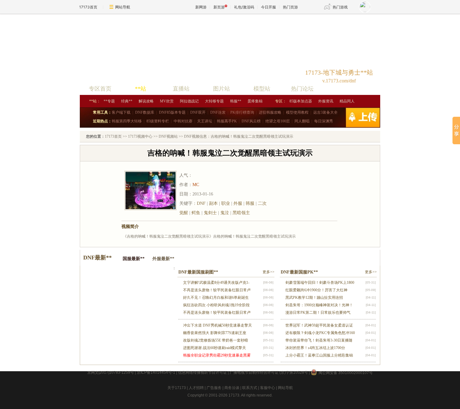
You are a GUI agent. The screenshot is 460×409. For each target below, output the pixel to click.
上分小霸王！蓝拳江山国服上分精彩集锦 (319, 355)
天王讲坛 (204, 121)
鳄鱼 (196, 212)
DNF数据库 (144, 112)
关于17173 (176, 388)
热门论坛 (302, 89)
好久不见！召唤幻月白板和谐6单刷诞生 (216, 297)
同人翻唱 (301, 121)
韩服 (250, 203)
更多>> (268, 272)
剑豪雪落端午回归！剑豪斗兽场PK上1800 (319, 282)
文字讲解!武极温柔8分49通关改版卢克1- (216, 282)
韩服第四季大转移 (127, 121)
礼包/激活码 (244, 7)
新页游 (219, 7)
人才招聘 (196, 388)
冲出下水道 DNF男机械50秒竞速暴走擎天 (217, 325)
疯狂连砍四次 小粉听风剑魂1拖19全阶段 (216, 305)
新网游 (201, 7)
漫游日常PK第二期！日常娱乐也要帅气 (317, 312)
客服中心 (267, 388)
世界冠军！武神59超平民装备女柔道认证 (319, 325)
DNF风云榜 (251, 121)
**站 (140, 89)
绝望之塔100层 (277, 121)
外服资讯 (325, 101)
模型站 (261, 89)
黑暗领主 (241, 212)
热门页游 (290, 7)
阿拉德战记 (189, 101)
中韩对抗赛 (183, 121)
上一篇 (94, 207)
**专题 (109, 101)
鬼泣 (224, 212)
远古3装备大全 (325, 112)
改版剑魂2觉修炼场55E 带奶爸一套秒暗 (215, 340)
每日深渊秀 (323, 121)
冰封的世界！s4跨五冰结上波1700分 (315, 348)
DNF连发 (218, 112)
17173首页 (88, 7)
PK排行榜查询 (242, 112)
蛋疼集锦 (255, 101)
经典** (126, 101)
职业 (225, 203)
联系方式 (249, 388)
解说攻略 (146, 101)
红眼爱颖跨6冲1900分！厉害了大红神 (316, 290)
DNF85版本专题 (172, 112)
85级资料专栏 (157, 121)
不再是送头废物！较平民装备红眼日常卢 (217, 290)
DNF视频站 (168, 136)
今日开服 (268, 7)
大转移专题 (214, 101)
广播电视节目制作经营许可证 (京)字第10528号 (269, 372)
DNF (201, 203)
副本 (213, 203)
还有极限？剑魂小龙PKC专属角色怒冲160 (320, 333)
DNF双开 (198, 112)
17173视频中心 (139, 136)
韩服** (235, 101)
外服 (237, 203)
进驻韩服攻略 (270, 112)
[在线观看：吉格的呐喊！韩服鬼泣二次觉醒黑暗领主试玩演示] (301, 194)
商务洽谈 (231, 388)
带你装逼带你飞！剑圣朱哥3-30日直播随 (318, 340)
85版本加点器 (300, 101)
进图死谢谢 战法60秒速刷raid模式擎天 (214, 348)
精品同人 (347, 101)
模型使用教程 (297, 112)
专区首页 (100, 89)
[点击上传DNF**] (366, 117)
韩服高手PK (227, 121)
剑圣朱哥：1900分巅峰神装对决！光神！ (319, 305)
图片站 (221, 89)
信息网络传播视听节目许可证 (202, 372)
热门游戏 (340, 7)
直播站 (181, 89)
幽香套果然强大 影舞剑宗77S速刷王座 (214, 333)
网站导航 (122, 7)
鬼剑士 (210, 212)
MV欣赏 (167, 101)
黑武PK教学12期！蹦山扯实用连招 (314, 297)
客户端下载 (121, 112)
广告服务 (214, 388)
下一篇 (364, 207)
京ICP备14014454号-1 (156, 372)
